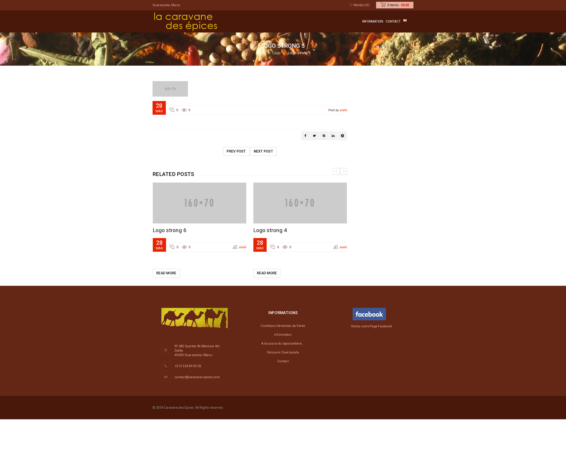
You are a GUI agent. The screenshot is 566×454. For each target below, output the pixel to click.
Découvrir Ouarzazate (283, 352)
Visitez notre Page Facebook (371, 326)
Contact (283, 361)
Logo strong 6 (169, 230)
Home (260, 53)
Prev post (236, 151)
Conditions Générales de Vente (283, 326)
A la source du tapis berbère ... (283, 343)
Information (283, 334)
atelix (343, 110)
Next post (263, 151)
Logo (276, 53)
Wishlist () (361, 5)
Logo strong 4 (270, 230)
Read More (166, 273)
